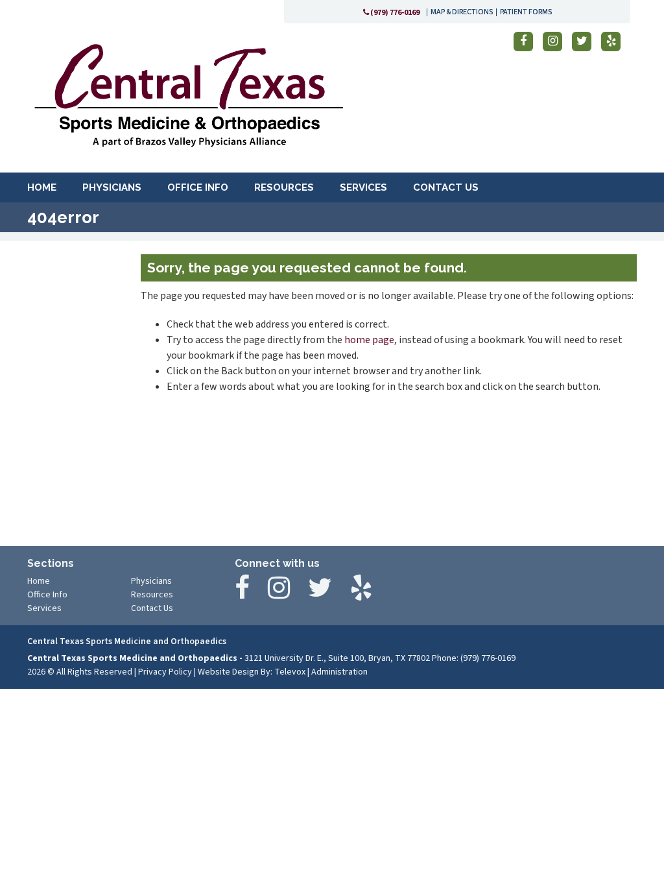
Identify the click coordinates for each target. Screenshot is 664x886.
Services (44, 608)
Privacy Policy (165, 671)
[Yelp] (611, 41)
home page (369, 340)
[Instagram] (552, 41)
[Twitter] (581, 41)
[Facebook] (523, 41)
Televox (289, 671)
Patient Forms (526, 12)
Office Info (47, 594)
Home (38, 581)
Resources (152, 594)
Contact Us (152, 608)
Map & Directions (462, 12)
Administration (339, 671)
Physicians (151, 581)
